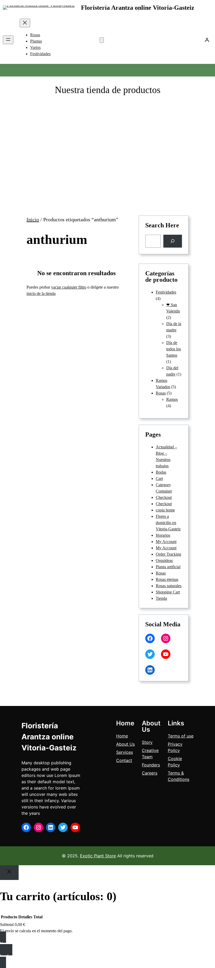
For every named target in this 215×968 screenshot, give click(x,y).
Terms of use (181, 736)
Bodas (161, 472)
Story (147, 742)
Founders (151, 764)
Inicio (32, 219)
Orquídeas (164, 560)
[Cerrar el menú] (25, 23)
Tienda (161, 598)
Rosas (161, 393)
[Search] (172, 241)
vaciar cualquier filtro (68, 287)
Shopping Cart (168, 592)
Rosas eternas (167, 579)
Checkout (164, 497)
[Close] (9, 872)
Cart (159, 478)
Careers (149, 773)
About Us (125, 744)
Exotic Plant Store (98, 855)
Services (124, 752)
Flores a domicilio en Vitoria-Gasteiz (168, 522)
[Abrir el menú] (8, 39)
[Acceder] (207, 40)
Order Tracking (168, 554)
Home (122, 736)
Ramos (172, 399)
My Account (166, 541)
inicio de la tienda (41, 293)
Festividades (166, 292)
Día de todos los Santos (173, 348)
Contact (124, 760)
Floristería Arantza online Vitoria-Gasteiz (137, 7)
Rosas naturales (168, 585)
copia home (165, 510)
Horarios (163, 535)
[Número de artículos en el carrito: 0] (102, 40)
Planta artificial (168, 567)
